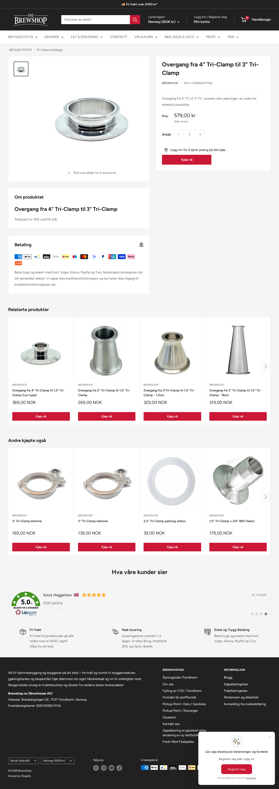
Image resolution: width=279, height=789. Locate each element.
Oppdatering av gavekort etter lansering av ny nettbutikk (184, 732)
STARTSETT (118, 37)
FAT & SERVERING (84, 37)
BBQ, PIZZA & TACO (179, 37)
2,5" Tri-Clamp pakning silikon (165, 521)
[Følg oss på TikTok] (119, 768)
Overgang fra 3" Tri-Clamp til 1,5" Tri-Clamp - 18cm (235, 393)
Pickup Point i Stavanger (180, 711)
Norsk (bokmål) (20, 760)
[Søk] (135, 19)
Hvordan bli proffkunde (179, 697)
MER (231, 37)
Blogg (228, 677)
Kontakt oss (171, 724)
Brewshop (170, 83)
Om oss (168, 684)
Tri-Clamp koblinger (49, 50)
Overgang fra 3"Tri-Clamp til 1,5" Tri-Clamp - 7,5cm (169, 393)
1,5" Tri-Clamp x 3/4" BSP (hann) (231, 521)
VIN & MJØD (143, 37)
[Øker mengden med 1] (200, 134)
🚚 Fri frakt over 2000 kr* (139, 4)
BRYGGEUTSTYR (20, 37)
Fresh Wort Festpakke (178, 742)
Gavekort (169, 717)
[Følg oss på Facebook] (96, 768)
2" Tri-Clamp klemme (93, 521)
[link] (139, 604)
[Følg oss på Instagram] (104, 768)
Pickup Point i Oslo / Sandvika (184, 704)
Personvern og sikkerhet (241, 697)
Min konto (202, 22)
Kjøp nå (186, 160)
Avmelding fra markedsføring (245, 704)
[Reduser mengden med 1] (178, 134)
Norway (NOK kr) (54, 760)
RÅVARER (52, 37)
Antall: (167, 134)
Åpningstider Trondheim (180, 677)
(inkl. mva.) (181, 121)
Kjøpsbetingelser (236, 684)
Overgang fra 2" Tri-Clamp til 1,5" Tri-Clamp (104, 393)
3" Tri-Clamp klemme (27, 521)
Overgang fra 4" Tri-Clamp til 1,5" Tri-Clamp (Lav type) (38, 393)
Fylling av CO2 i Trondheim (182, 691)
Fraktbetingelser (236, 691)
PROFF (211, 37)
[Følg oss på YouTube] (111, 768)
